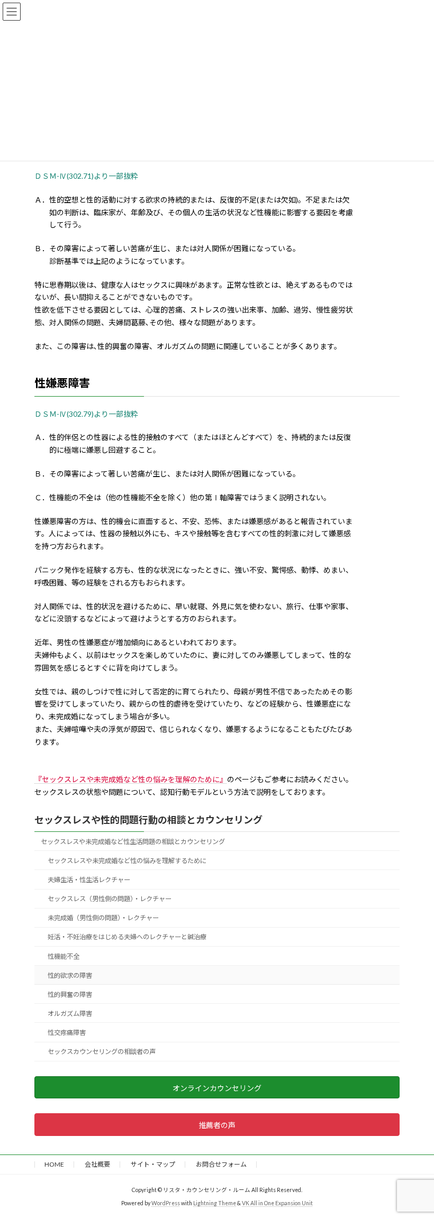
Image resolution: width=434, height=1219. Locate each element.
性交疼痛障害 (67, 1033)
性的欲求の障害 (70, 975)
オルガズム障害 (70, 1014)
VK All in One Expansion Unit (277, 1202)
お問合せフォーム (221, 1164)
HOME (54, 1164)
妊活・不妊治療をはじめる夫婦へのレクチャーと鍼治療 (127, 937)
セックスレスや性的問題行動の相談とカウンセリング (148, 820)
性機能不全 (63, 956)
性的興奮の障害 (70, 994)
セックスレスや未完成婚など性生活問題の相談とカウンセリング (133, 841)
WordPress (165, 1202)
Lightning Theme (214, 1202)
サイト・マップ (153, 1164)
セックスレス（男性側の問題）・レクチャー (109, 899)
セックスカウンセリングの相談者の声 (102, 1052)
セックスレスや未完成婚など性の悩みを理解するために (127, 861)
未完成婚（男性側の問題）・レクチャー (103, 918)
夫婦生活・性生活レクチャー (89, 880)
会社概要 (97, 1164)
